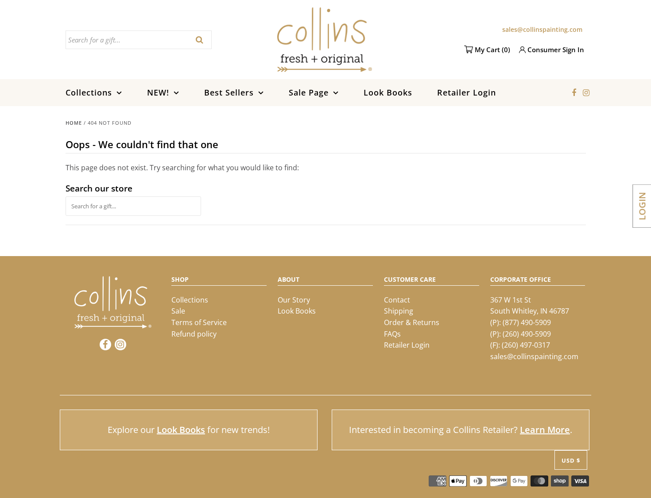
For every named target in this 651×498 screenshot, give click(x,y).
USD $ (571, 460)
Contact (397, 300)
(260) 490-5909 (527, 334)
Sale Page (309, 92)
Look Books (388, 92)
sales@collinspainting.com (542, 29)
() (492, 49)
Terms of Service (199, 322)
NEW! (158, 92)
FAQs (392, 334)
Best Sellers (229, 92)
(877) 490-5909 (527, 322)
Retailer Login (466, 92)
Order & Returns (411, 322)
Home (74, 122)
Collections (89, 92)
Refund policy (194, 334)
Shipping (398, 311)
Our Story (294, 300)
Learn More (545, 430)
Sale (178, 311)
